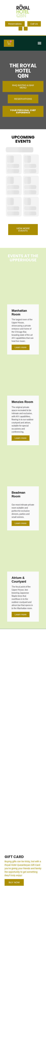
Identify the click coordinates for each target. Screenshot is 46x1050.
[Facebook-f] (20, 29)
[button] (39, 43)
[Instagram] (26, 29)
